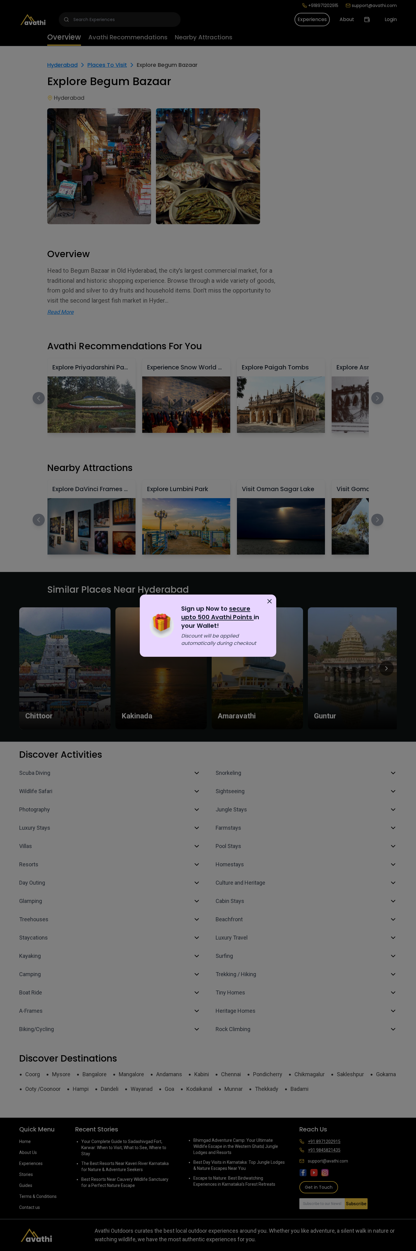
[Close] (269, 601)
